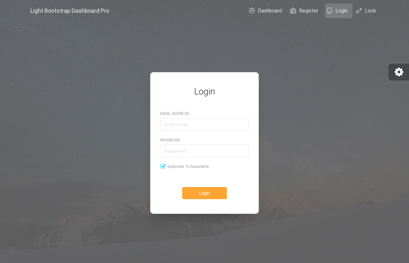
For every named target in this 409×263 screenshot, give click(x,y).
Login (342, 11)
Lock (370, 11)
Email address (174, 113)
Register (308, 11)
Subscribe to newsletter (188, 166)
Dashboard (270, 11)
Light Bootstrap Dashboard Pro (69, 10)
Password (170, 140)
